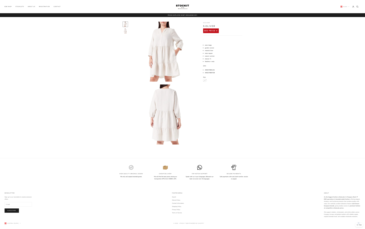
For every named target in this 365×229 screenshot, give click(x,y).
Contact (57, 6)
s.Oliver (206, 22)
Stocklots (19, 6)
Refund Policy (176, 200)
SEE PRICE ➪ (211, 31)
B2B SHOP (8, 6)
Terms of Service (177, 213)
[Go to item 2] (125, 31)
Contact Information (178, 203)
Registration (44, 6)
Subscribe (11, 210)
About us (31, 6)
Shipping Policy (176, 206)
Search (174, 197)
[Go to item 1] (125, 24)
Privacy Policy (176, 210)
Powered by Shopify (196, 223)
